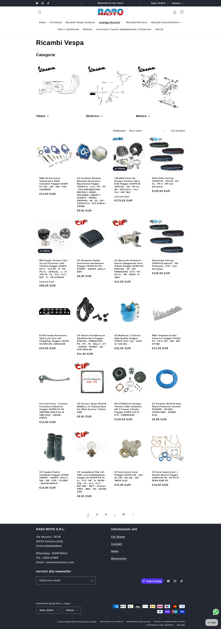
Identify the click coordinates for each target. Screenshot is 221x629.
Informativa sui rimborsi (111, 622)
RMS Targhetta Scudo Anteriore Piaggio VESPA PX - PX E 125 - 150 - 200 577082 (166, 339)
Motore (141, 116)
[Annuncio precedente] (81, 3)
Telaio (40, 116)
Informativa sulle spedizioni (160, 625)
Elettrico (92, 116)
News (115, 551)
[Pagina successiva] (132, 514)
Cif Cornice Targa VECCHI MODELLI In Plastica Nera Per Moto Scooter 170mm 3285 (91, 408)
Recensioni (119, 558)
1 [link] (88, 514)
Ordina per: (119, 130)
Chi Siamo (118, 536)
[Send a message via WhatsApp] (215, 611)
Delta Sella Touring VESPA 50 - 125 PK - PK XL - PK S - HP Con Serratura (165, 182)
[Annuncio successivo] (139, 3)
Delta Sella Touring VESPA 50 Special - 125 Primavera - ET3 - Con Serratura (165, 264)
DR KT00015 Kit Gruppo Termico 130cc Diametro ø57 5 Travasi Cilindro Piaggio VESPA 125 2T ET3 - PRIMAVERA (128, 409)
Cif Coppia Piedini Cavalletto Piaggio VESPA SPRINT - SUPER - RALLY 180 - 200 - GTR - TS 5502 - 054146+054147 (54, 477)
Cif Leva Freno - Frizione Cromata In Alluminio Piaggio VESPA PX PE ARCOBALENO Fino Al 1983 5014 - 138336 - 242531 (53, 411)
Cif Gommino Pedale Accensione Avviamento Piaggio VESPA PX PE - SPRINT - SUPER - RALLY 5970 (91, 266)
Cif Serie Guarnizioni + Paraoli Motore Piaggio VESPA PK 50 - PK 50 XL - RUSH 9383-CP (166, 476)
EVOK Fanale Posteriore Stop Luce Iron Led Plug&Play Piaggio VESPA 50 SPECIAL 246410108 (54, 339)
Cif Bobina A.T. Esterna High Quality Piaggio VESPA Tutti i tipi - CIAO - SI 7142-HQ (128, 339)
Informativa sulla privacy (139, 622)
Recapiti (181, 625)
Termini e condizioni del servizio (169, 622)
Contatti (116, 543)
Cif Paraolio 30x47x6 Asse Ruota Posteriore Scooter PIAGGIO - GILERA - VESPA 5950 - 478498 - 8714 (166, 409)
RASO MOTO (71, 622)
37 (123, 514)
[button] (39, 12)
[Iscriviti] (91, 581)
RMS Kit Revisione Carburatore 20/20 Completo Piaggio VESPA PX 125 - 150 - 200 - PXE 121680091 (53, 184)
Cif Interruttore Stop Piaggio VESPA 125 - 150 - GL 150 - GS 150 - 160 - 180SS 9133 (129, 476)
